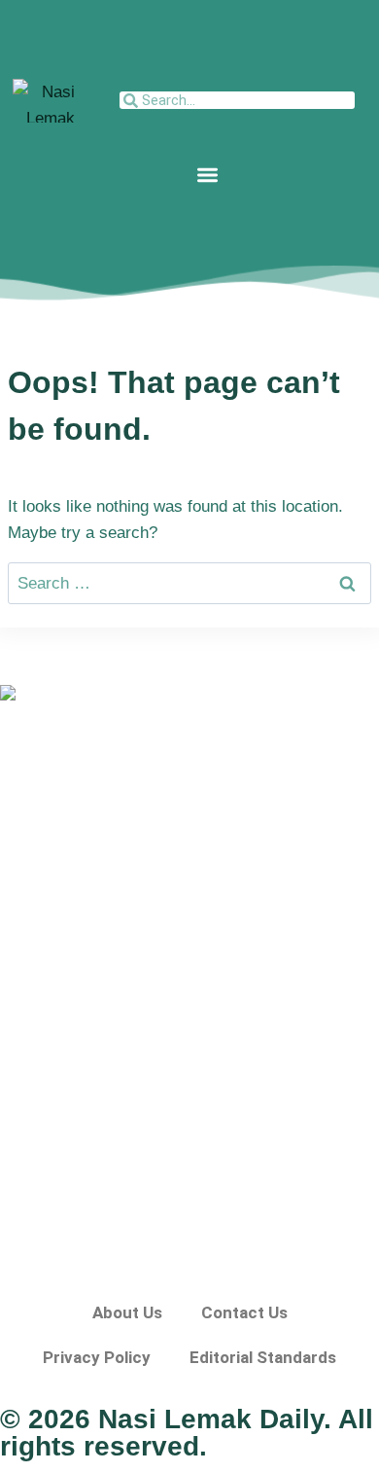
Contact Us (244, 1312)
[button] (207, 175)
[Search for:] (189, 583)
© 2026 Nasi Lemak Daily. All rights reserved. (186, 1432)
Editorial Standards (263, 1357)
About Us (127, 1312)
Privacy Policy (97, 1357)
